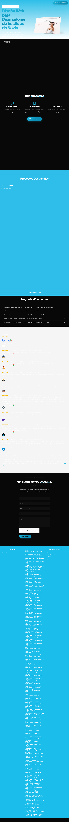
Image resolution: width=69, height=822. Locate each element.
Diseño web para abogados (32, 574)
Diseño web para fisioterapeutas (33, 722)
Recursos (49, 560)
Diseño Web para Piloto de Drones (33, 749)
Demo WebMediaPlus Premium (32, 554)
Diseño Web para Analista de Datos (34, 580)
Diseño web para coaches (31, 593)
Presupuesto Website (30, 803)
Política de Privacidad (30, 799)
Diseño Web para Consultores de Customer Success (33, 611)
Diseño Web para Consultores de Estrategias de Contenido (33, 627)
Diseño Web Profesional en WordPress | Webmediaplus (32, 793)
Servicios (49, 556)
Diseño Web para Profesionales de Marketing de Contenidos (33, 759)
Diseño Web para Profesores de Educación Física (33, 767)
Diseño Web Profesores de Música (33, 795)
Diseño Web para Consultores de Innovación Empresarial (33, 630)
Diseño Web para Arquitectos (32, 581)
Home (48, 552)
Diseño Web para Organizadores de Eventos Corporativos (34, 747)
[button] (5, 553)
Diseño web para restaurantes (32, 783)
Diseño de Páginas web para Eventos (34, 566)
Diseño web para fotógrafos (32, 724)
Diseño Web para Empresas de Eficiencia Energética (32, 688)
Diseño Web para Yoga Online (32, 790)
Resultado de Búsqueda (31, 810)
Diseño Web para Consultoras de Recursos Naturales (33, 603)
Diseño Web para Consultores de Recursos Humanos (33, 641)
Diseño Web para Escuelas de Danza (34, 703)
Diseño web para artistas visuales (33, 584)
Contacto (49, 561)
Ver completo (34, 292)
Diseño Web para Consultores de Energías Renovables (33, 625)
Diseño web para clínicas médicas (33, 592)
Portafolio (50, 558)
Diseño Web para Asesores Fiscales (34, 586)
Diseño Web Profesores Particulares (34, 796)
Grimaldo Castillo (29, 798)
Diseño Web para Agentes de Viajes (34, 578)
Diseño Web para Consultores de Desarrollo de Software (33, 614)
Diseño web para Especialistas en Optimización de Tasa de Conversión (34, 712)
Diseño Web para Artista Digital (33, 582)
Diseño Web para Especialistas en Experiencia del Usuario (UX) (33, 709)
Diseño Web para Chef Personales (33, 590)
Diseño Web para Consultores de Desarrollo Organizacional (33, 617)
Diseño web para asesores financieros (34, 585)
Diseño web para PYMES (31, 777)
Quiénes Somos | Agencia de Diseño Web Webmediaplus (34, 805)
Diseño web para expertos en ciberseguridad (32, 718)
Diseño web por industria (31, 791)
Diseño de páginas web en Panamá (34, 557)
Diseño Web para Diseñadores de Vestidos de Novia (33, 681)
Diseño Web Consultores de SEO (33, 568)
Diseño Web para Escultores (32, 705)
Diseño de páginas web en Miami (33, 555)
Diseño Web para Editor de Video (33, 686)
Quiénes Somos (51, 554)
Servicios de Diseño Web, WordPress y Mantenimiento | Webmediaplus (34, 814)
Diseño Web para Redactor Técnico (34, 779)
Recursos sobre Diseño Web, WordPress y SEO (32, 808)
